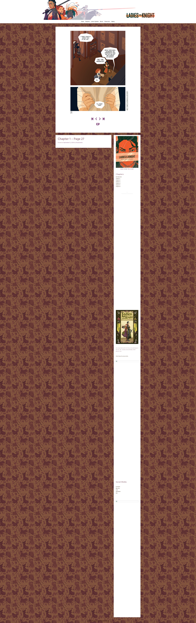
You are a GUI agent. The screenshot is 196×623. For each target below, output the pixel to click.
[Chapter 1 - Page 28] (98, 72)
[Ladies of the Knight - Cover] (92, 119)
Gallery (113, 22)
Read (82, 22)
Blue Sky (118, 488)
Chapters (87, 22)
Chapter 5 (118, 185)
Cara (117, 490)
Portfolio (118, 487)
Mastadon (118, 491)
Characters (107, 22)
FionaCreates (79, 143)
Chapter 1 (118, 178)
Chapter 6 (118, 186)
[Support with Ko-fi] (98, 124)
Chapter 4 (118, 183)
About (101, 22)
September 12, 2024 (68, 143)
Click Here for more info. (122, 356)
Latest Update (95, 22)
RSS (117, 493)
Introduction (119, 177)
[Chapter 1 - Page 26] (96, 119)
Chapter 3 (118, 182)
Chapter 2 (118, 180)
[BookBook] (103, 119)
